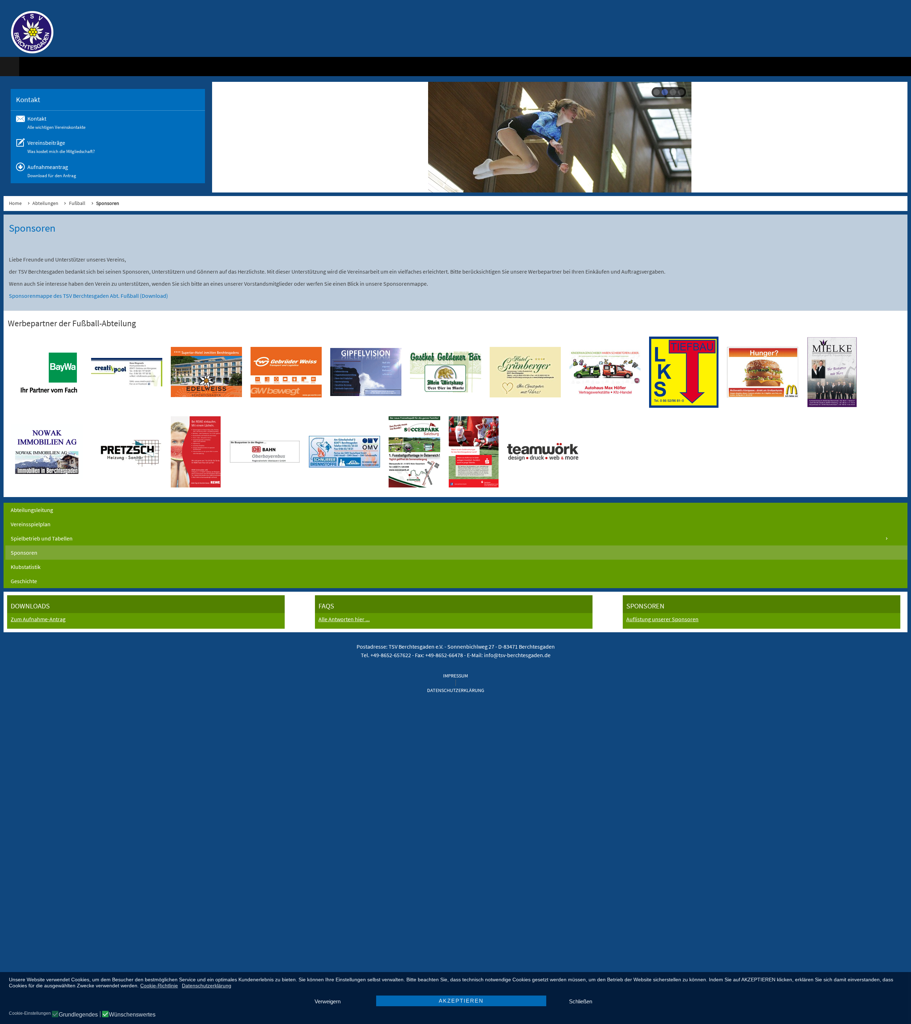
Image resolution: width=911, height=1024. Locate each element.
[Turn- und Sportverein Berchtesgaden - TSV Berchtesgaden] (28, 32)
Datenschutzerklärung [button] (206, 985)
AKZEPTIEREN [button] (461, 1001)
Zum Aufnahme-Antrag (38, 619)
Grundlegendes (78, 1014)
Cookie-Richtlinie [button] (159, 985)
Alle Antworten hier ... (344, 619)
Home (15, 203)
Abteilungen (45, 203)
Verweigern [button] (328, 1001)
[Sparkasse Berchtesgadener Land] (473, 452)
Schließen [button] (580, 1001)
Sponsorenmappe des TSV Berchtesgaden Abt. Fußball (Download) (88, 295)
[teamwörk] (543, 452)
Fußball (77, 203)
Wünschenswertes (132, 1014)
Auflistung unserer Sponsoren (662, 619)
